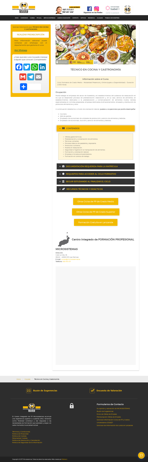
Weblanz (64, 459)
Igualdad (100, 18)
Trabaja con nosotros (112, 18)
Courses (27, 379)
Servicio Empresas (49, 18)
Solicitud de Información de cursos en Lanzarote (115, 425)
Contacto (75, 18)
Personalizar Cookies (19, 438)
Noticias (83, 18)
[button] (141, 455)
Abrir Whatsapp (20, 50)
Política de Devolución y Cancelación (26, 440)
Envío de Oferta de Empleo (107, 414)
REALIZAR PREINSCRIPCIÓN (30, 34)
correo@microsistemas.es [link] (70, 259)
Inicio (16, 18)
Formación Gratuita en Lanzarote (95, 222)
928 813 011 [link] (67, 261)
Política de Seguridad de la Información (27, 442)
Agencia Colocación (63, 18)
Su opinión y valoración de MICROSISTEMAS (113, 408)
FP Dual (39, 18)
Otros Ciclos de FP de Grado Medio (95, 201)
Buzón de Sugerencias (105, 411)
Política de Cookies (19, 436)
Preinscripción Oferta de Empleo (109, 417)
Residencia (91, 18)
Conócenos (24, 18)
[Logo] (23, 7)
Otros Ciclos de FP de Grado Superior (95, 212)
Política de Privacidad (20, 434)
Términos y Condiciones (21, 432)
